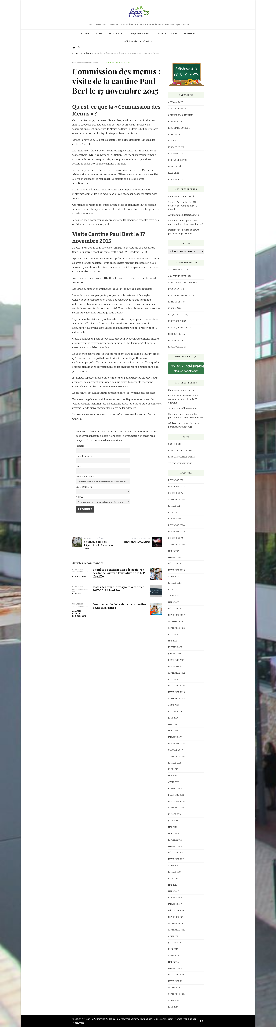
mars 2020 (173, 731)
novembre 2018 (176, 801)
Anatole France (77, 612)
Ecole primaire (84, 487)
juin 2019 (173, 769)
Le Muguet (174, 134)
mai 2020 (173, 724)
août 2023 (174, 576)
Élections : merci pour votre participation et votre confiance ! (185, 222)
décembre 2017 (176, 853)
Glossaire (161, 33)
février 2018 (175, 840)
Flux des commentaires (181, 457)
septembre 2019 (176, 756)
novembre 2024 (176, 531)
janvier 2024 (175, 557)
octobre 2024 (175, 538)
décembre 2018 (176, 795)
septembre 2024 (176, 544)
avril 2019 (174, 782)
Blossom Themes (173, 1019)
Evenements (175, 121)
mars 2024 (173, 551)
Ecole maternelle (85, 476)
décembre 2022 (176, 609)
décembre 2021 (176, 660)
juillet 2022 (175, 634)
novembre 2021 (176, 666)
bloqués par (187, 368)
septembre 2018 (176, 808)
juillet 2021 (174, 679)
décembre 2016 (176, 910)
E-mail (79, 466)
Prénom (80, 446)
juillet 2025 (175, 506)
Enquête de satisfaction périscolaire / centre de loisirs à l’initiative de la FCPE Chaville (119, 573)
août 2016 (173, 936)
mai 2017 (172, 885)
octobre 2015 (175, 987)
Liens (174, 33)
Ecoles (99, 33)
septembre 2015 (176, 994)
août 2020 (174, 705)
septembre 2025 (176, 499)
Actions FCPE (175, 102)
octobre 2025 (175, 493)
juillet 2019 (175, 763)
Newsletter (189, 33)
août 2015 (173, 1000)
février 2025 (175, 519)
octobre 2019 (175, 750)
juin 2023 (173, 589)
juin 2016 (173, 949)
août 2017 (173, 865)
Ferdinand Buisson (179, 128)
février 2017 (175, 898)
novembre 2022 (176, 615)
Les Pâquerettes (177, 160)
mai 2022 (172, 641)
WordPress (78, 1023)
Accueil (85, 33)
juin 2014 (173, 1007)
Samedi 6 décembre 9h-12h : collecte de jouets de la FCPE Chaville (183, 205)
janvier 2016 (175, 968)
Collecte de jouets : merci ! (181, 196)
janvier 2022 (175, 653)
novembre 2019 (176, 743)
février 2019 (175, 788)
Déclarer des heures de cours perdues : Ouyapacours (183, 231)
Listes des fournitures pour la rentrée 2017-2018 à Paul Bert (118, 588)
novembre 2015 (176, 981)
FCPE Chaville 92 (138, 22)
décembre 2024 (176, 525)
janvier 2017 (175, 904)
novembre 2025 (176, 486)
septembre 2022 (176, 628)
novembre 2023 (176, 570)
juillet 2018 (175, 814)
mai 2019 (172, 776)
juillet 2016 (174, 942)
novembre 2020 (176, 692)
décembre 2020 (176, 686)
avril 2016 (173, 955)
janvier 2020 (175, 737)
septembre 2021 (176, 673)
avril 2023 (174, 596)
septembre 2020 (176, 698)
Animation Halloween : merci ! (184, 215)
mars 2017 (173, 891)
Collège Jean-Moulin (180, 115)
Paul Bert (109, 63)
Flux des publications (181, 450)
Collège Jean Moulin (139, 33)
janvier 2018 (175, 846)
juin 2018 (173, 820)
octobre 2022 (175, 621)
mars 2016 (173, 962)
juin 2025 (173, 512)
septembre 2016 (176, 930)
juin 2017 (173, 878)
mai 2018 (172, 827)
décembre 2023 (176, 564)
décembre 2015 (176, 975)
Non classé (174, 166)
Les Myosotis (175, 153)
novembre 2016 (176, 917)
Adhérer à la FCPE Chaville (138, 41)
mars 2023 (173, 602)
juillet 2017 (174, 872)
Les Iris (172, 141)
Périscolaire (115, 33)
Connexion (174, 444)
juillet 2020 (175, 711)
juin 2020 (173, 718)
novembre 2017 (176, 859)
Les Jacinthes (176, 147)
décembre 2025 (176, 480)
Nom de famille (84, 456)
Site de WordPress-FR (180, 463)
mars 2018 (173, 833)
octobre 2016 (175, 923)
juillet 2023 (175, 583)
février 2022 (175, 647)
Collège (79, 497)
